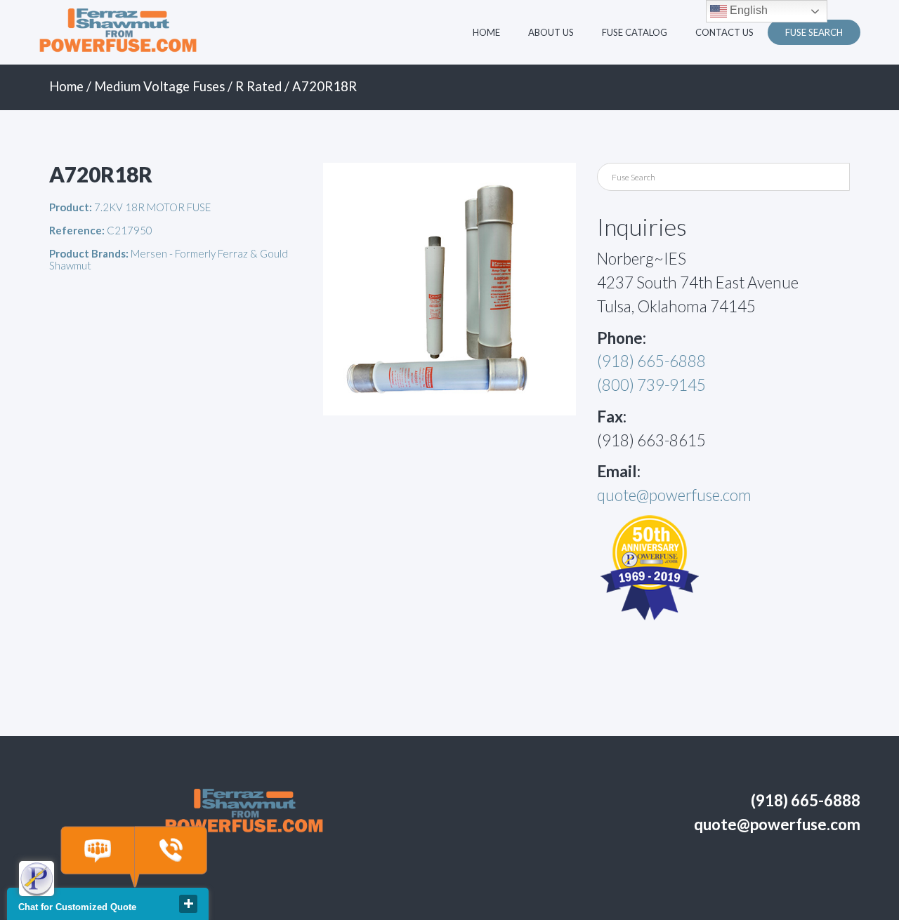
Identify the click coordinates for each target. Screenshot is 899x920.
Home (486, 32)
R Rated (258, 86)
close (188, 904)
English (747, 10)
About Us (551, 32)
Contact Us (724, 32)
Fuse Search (814, 32)
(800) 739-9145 (651, 384)
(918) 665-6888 (651, 361)
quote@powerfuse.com (674, 495)
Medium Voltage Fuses (159, 86)
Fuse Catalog (634, 32)
